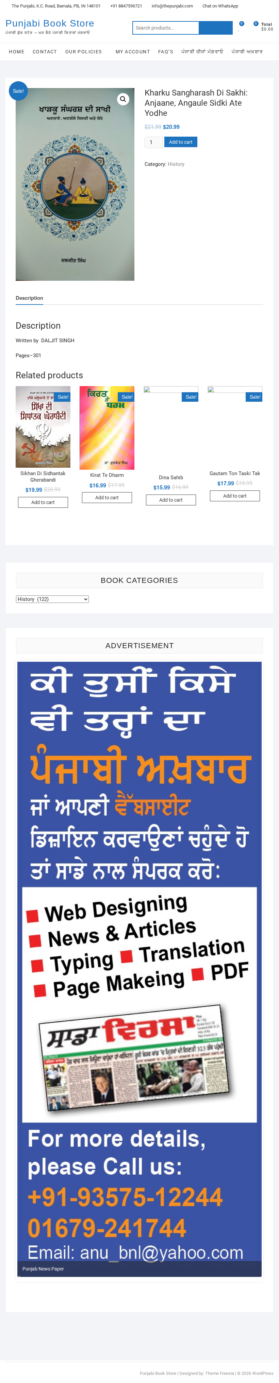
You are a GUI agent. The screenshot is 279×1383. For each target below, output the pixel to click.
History (176, 164)
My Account (133, 51)
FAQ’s (165, 51)
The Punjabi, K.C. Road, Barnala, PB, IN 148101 (56, 5)
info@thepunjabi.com (172, 5)
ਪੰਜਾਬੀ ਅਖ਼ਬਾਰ (247, 51)
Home (16, 51)
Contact (45, 51)
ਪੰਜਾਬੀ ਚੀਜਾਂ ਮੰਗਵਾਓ (202, 51)
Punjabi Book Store (50, 23)
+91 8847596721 (125, 5)
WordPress (263, 1373)
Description (29, 297)
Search (216, 28)
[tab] (29, 298)
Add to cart (181, 142)
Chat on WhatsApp (219, 5)
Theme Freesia (219, 1373)
